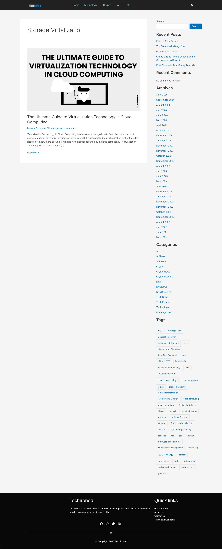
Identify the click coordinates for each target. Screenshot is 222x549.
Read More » (34, 152)
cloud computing (168, 380)
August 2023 (163, 166)
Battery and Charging (169, 349)
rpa (172, 435)
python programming (181, 429)
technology (166, 454)
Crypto (107, 4)
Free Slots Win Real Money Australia (175, 65)
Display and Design (168, 398)
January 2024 (163, 140)
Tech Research (164, 302)
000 (160, 330)
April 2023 (161, 186)
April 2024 (161, 125)
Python (161, 429)
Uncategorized (56, 128)
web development (167, 467)
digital (161, 387)
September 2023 (165, 160)
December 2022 (165, 201)
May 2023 (161, 181)
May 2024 (161, 120)
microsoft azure (180, 417)
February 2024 (164, 135)
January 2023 (163, 196)
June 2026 (162, 94)
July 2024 (161, 110)
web (176, 461)
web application (190, 461)
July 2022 (161, 227)
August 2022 (163, 222)
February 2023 (164, 191)
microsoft (162, 417)
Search (160, 21)
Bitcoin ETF (164, 361)
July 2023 (161, 171)
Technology (90, 4)
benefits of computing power (172, 355)
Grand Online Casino (167, 51)
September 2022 (165, 216)
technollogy (193, 447)
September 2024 (165, 99)
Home (75, 4)
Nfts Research (163, 292)
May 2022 (161, 237)
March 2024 (162, 130)
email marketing (166, 405)
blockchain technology (169, 367)
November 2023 (165, 150)
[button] (91, 5)
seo (180, 435)
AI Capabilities (174, 330)
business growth (167, 373)
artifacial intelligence (168, 343)
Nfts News (161, 286)
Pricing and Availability (181, 423)
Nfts (127, 4)
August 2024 (163, 104)
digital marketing (177, 386)
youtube (162, 473)
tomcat (182, 455)
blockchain (180, 361)
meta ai (172, 411)
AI (118, 4)
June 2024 (162, 115)
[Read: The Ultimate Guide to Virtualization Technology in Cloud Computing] (83, 79)
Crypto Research (165, 276)
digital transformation (168, 392)
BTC (187, 367)
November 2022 (165, 206)
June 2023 (162, 176)
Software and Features (169, 442)
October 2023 (163, 155)
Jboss (161, 411)
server (191, 435)
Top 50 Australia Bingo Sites (171, 46)
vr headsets (163, 461)
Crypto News (163, 271)
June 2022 (162, 232)
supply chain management (170, 447)
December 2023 (165, 145)
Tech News (162, 297)
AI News (160, 256)
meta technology (189, 411)
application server (167, 337)
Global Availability (187, 405)
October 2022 (163, 211)
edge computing (191, 399)
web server (187, 467)
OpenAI (161, 423)
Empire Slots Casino (167, 41)
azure (186, 343)
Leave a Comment (36, 128)
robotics (162, 435)
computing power (190, 380)
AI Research (162, 261)
